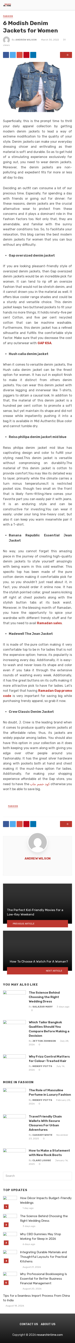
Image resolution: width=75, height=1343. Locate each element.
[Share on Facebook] (6, 55)
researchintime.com (50, 1335)
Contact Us (29, 1324)
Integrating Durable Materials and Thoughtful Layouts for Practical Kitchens (43, 1256)
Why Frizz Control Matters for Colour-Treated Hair (49, 1059)
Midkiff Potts (42, 1066)
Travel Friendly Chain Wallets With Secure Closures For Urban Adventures (45, 1123)
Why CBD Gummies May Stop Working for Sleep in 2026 (40, 1236)
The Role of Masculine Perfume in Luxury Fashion (50, 1092)
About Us (48, 1324)
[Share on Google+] (20, 55)
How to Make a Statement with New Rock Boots (49, 1153)
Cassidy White (42, 1135)
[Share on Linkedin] (33, 55)
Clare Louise (41, 1160)
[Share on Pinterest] (26, 55)
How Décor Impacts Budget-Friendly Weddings (46, 1200)
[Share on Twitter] (13, 55)
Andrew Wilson (26, 39)
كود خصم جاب (40, 784)
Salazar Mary (42, 1006)
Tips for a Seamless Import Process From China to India (36, 1298)
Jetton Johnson (44, 1041)
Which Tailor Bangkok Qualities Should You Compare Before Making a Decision (49, 1028)
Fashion (8, 16)
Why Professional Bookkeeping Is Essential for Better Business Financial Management (43, 1278)
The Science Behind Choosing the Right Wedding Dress (44, 997)
